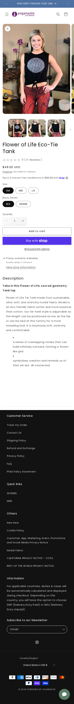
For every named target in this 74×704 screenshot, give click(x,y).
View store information (21, 267)
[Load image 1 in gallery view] (17, 128)
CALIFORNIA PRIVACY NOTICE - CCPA (30, 558)
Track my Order (17, 425)
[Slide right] (70, 129)
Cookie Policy (15, 530)
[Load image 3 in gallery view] (37, 128)
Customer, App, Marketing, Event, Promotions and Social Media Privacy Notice (36, 540)
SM (8, 190)
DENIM (23, 204)
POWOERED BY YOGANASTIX (41, 689)
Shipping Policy (16, 440)
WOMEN (12, 493)
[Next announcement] (67, 4)
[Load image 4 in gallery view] (56, 128)
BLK (8, 204)
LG (33, 190)
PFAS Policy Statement (21, 471)
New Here (13, 522)
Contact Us (14, 432)
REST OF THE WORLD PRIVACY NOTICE (30, 566)
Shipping (7, 171)
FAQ (9, 464)
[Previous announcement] (6, 4)
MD (21, 190)
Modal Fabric (15, 550)
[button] (7, 14)
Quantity (7, 214)
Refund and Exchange (21, 448)
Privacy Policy (15, 456)
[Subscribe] (63, 629)
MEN (9, 501)
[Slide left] (4, 129)
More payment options (37, 249)
